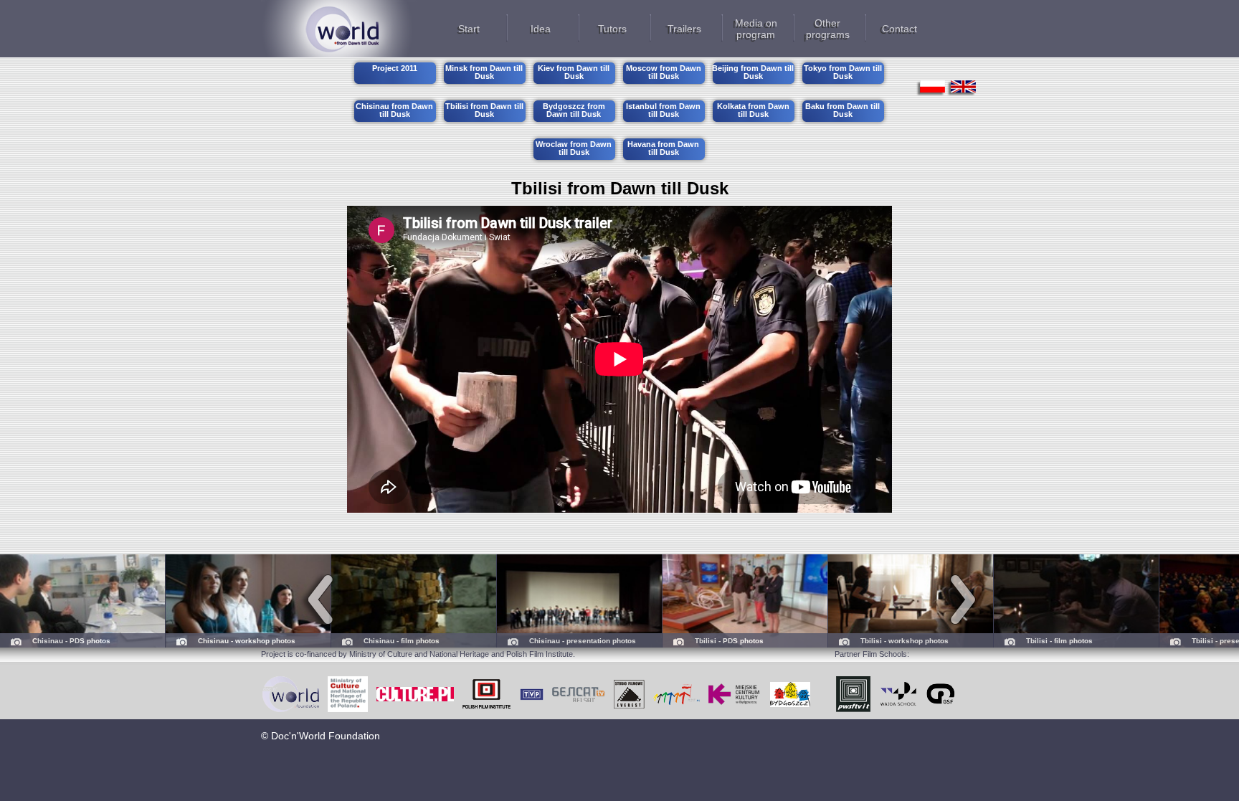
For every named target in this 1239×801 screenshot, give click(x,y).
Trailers (684, 28)
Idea (541, 28)
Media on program (756, 28)
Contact (899, 28)
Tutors (612, 28)
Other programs (828, 28)
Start (469, 28)
